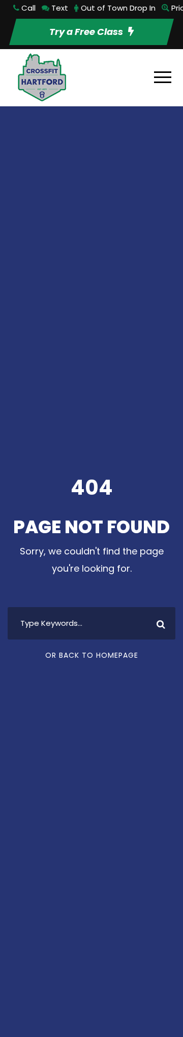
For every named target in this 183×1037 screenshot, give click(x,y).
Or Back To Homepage (91, 655)
